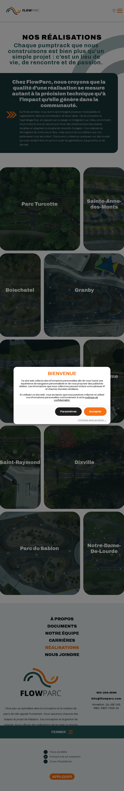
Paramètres (68, 411)
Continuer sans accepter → (92, 420)
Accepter (95, 411)
